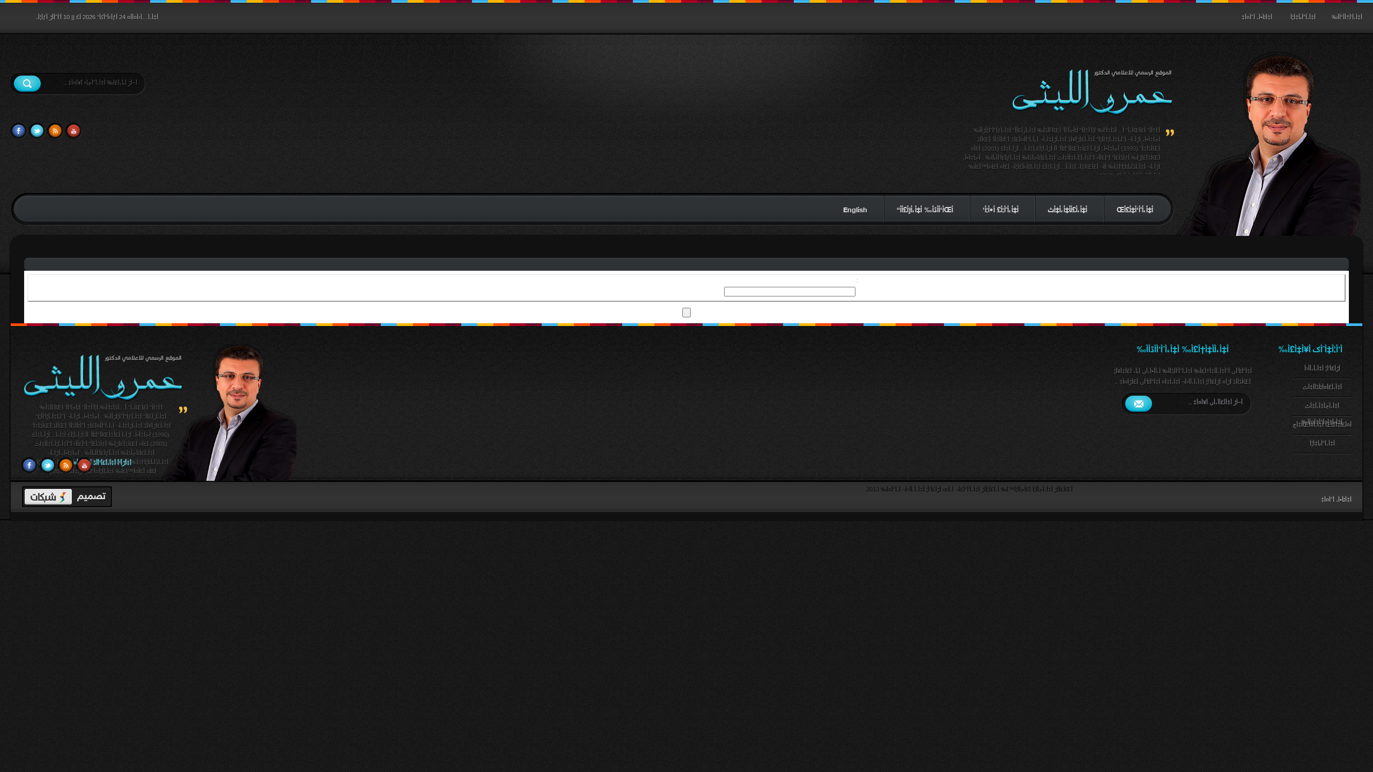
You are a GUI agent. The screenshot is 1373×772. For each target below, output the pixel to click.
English (855, 209)
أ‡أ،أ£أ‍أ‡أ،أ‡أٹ (1067, 209)
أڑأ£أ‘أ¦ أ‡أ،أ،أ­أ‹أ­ (1322, 368)
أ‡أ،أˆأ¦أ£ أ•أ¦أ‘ (1000, 209)
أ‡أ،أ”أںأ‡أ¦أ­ (1303, 17)
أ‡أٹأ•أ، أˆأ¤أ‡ (1257, 17)
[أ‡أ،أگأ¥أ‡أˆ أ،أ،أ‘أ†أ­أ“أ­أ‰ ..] (1092, 92)
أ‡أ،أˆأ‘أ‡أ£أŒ (1135, 209)
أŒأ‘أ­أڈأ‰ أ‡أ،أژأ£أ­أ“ (925, 209)
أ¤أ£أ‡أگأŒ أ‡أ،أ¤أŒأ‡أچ (1322, 424)
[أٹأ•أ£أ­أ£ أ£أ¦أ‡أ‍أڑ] (67, 497)
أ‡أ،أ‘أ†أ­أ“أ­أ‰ (1347, 17)
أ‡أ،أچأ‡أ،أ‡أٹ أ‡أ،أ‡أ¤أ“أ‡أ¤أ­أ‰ (1322, 410)
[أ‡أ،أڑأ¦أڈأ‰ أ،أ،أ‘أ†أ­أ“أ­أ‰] (102, 401)
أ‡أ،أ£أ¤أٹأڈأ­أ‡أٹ (1322, 387)
